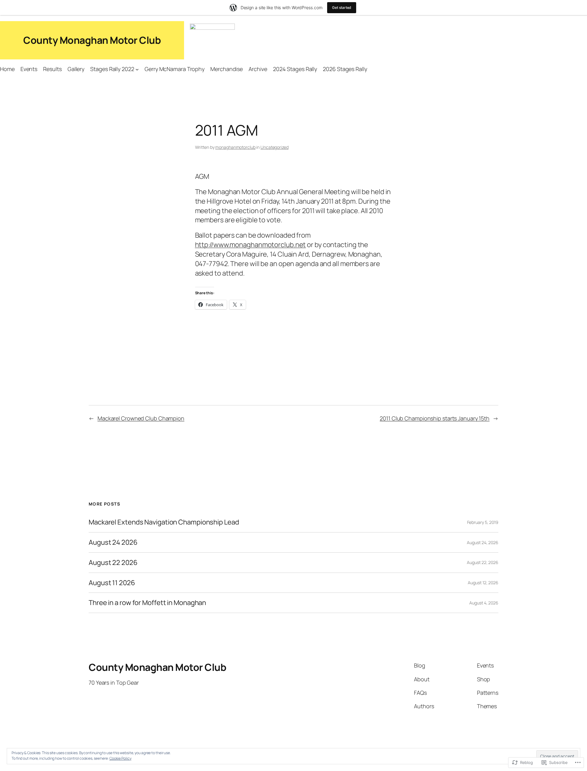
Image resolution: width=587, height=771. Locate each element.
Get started (341, 7)
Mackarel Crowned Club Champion (141, 418)
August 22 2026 (113, 562)
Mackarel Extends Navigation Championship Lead (164, 522)
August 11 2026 (112, 583)
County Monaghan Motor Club (92, 40)
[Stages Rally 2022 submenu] (137, 69)
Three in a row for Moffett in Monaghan (147, 603)
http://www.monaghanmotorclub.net (250, 244)
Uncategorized (274, 147)
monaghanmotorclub (235, 147)
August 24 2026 (113, 542)
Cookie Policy (120, 758)
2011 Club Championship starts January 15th (434, 418)
